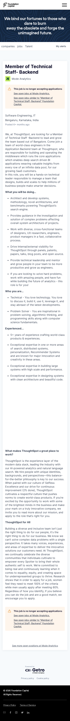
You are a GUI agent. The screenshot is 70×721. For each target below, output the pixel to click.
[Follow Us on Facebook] (10, 712)
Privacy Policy (9, 705)
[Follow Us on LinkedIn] (28, 712)
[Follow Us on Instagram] (16, 712)
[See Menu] (64, 6)
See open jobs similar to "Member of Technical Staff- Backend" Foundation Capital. (34, 101)
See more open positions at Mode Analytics (35, 645)
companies (8, 46)
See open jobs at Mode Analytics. (32, 93)
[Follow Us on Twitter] (22, 712)
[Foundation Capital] (11, 4)
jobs (19, 46)
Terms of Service (28, 705)
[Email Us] (4, 712)
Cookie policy (43, 678)
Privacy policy (27, 678)
